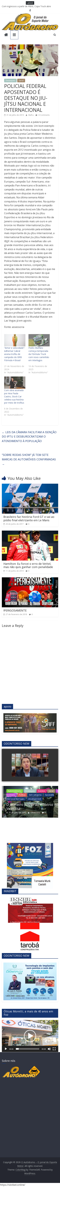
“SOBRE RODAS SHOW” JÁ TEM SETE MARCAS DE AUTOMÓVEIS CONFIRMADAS (29, 459)
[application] (30, 1036)
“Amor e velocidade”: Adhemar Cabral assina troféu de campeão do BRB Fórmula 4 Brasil (14, 354)
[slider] (27, 1049)
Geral (21, 80)
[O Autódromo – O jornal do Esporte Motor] (6, 35)
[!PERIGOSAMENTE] (30, 579)
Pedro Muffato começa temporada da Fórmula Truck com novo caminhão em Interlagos (38, 354)
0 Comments (44, 115)
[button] (30, 1036)
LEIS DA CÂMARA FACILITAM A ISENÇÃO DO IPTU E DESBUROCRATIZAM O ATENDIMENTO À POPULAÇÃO (29, 436)
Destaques (10, 80)
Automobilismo (13, 791)
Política (20, 795)
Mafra (31, 115)
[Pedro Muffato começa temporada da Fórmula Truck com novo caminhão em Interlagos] (39, 340)
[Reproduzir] (5, 1048)
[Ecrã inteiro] (54, 1048)
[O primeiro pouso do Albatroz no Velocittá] (30, 788)
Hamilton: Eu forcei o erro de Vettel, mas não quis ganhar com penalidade (28, 565)
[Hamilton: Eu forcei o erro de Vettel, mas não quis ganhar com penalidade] (30, 532)
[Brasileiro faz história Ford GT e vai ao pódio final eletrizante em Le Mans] (30, 485)
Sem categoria (33, 795)
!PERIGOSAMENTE (15, 610)
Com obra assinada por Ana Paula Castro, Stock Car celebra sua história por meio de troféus (14, 396)
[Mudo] (49, 1048)
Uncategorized (32, 799)
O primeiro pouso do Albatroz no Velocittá (31, 806)
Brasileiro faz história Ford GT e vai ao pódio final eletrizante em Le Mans (28, 518)
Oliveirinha (34, 812)
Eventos (39, 791)
